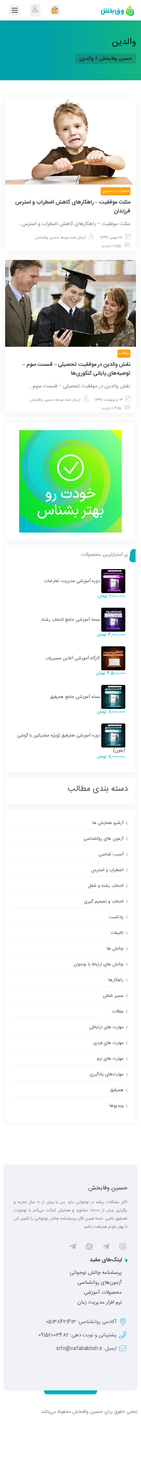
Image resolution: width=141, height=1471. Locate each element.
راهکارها (116, 980)
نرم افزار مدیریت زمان (99, 1302)
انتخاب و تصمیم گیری (104, 901)
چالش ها (115, 948)
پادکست (116, 917)
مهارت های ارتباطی (106, 1027)
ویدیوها (117, 1106)
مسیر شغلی (113, 996)
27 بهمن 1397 (111, 238)
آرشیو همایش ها (108, 823)
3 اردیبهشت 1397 (108, 400)
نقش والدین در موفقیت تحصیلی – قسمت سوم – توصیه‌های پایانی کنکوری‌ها (76, 369)
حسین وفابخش (47, 238)
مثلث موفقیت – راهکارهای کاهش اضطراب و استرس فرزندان (73, 207)
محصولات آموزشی (103, 1293)
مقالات (124, 353)
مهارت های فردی (108, 1043)
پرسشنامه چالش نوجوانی (96, 1273)
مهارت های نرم (110, 1058)
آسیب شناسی (111, 854)
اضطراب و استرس (115, 191)
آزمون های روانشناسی (104, 838)
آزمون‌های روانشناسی (99, 1283)
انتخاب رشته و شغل (106, 886)
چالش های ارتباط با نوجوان (99, 964)
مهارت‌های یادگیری (107, 1074)
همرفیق (117, 1090)
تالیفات (117, 933)
